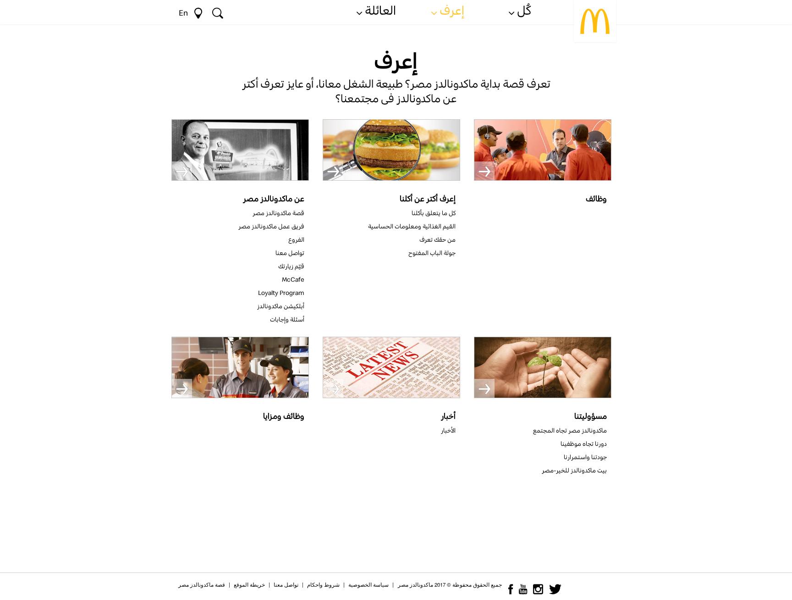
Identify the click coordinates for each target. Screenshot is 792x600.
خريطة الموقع (249, 584)
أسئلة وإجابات (287, 319)
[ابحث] (217, 11)
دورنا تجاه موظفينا (584, 443)
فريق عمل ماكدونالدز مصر (271, 226)
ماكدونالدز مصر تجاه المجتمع (570, 430)
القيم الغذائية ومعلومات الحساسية (412, 226)
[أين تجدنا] (198, 11)
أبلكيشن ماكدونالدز (280, 306)
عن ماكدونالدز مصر (273, 198)
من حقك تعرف (437, 239)
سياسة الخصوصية (368, 584)
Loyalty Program (281, 293)
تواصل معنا (289, 253)
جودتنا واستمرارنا (585, 457)
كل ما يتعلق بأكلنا (434, 213)
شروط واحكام (323, 584)
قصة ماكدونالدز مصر (278, 213)
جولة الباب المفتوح (432, 253)
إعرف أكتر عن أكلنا (428, 198)
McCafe (293, 279)
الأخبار (448, 430)
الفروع (296, 239)
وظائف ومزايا (283, 416)
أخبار (448, 416)
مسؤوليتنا (590, 416)
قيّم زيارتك (291, 266)
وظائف (596, 198)
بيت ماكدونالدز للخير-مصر (574, 470)
